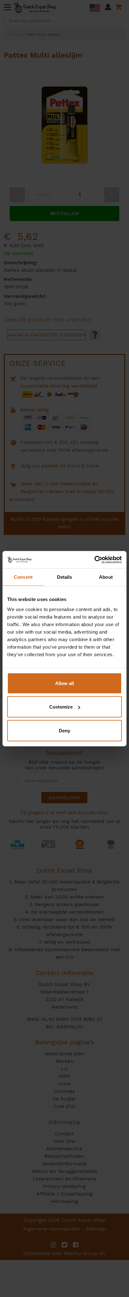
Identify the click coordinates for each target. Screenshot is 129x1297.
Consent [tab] (23, 577)
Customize (61, 706)
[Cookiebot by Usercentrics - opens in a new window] (94, 560)
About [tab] (106, 577)
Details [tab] (64, 577)
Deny (64, 730)
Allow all (64, 683)
